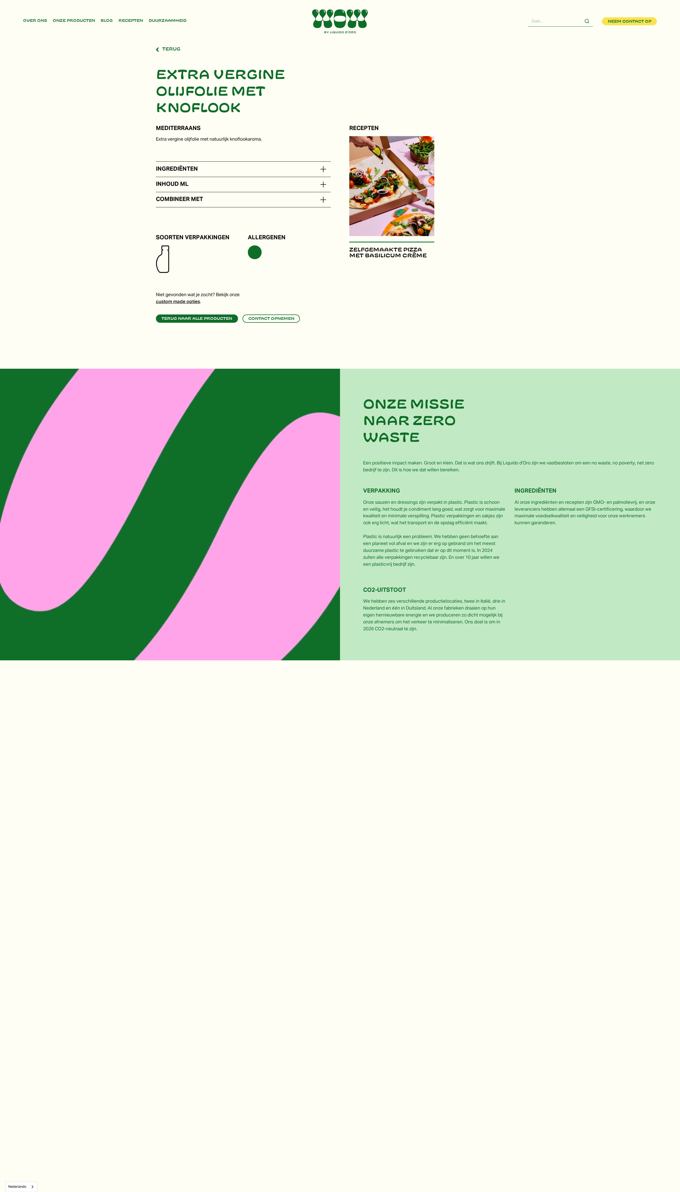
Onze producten (74, 21)
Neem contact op (629, 21)
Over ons (35, 21)
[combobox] (21, 1187)
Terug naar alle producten (197, 319)
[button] (323, 169)
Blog (107, 21)
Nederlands (17, 1187)
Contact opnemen (271, 319)
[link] (35, 21)
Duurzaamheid (167, 21)
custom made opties (178, 301)
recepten (130, 21)
